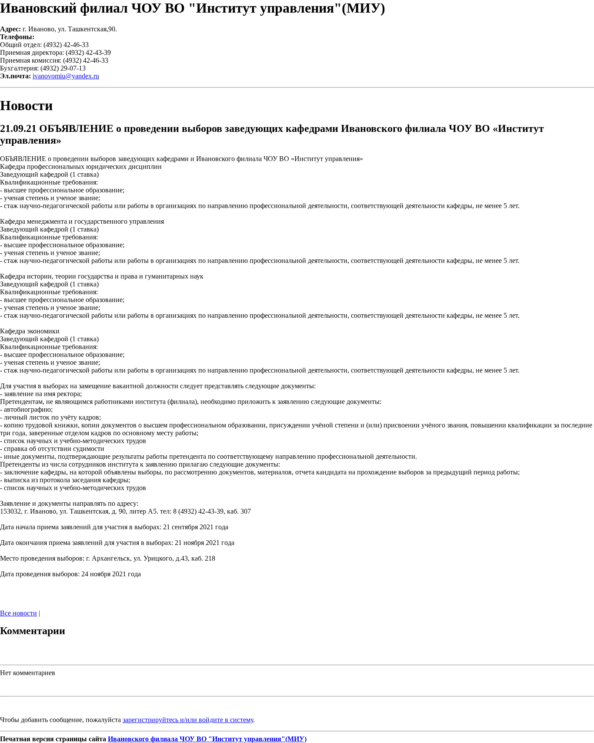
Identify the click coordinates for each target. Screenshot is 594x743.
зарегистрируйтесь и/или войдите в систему (188, 719)
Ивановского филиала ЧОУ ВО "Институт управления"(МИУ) (207, 739)
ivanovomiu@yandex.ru (66, 76)
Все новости (18, 613)
